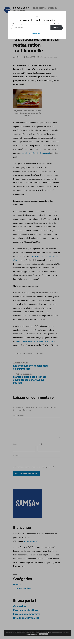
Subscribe (56, 28)
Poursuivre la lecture (37, 33)
